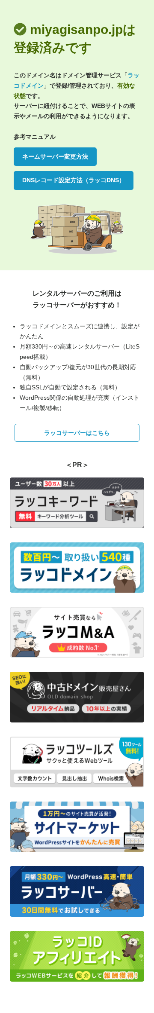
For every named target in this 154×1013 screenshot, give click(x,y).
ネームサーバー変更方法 (55, 156)
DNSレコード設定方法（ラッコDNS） (73, 180)
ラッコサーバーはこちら (77, 432)
